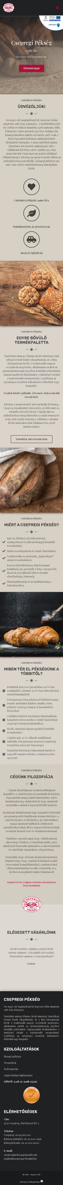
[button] (57, 7)
